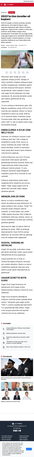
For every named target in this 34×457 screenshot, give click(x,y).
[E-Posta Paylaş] (27, 72)
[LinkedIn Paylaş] (15, 72)
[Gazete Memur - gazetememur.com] (8, 5)
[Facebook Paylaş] (6, 72)
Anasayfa (3, 12)
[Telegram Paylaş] (19, 72)
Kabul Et (29, 449)
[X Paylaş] (10, 72)
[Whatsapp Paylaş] (23, 72)
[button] (2, 5)
